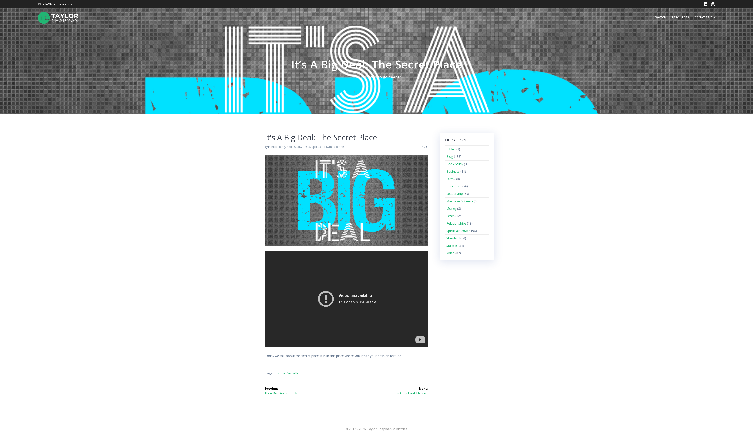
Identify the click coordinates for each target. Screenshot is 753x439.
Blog (282, 147)
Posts (306, 147)
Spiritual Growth (322, 147)
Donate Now (705, 17)
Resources (680, 17)
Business (453, 171)
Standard (453, 238)
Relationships (456, 223)
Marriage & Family (459, 201)
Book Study (293, 147)
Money (451, 208)
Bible (274, 147)
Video (336, 147)
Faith (450, 179)
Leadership (454, 194)
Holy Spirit (454, 186)
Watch (660, 17)
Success (452, 246)
